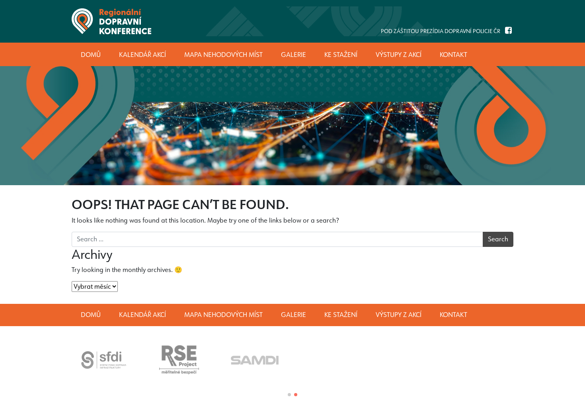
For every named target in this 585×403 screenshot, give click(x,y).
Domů (91, 314)
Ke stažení (340, 314)
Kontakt (453, 314)
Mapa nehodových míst (223, 314)
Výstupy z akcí (398, 314)
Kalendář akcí (142, 314)
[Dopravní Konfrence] (111, 21)
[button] (289, 394)
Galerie (293, 314)
